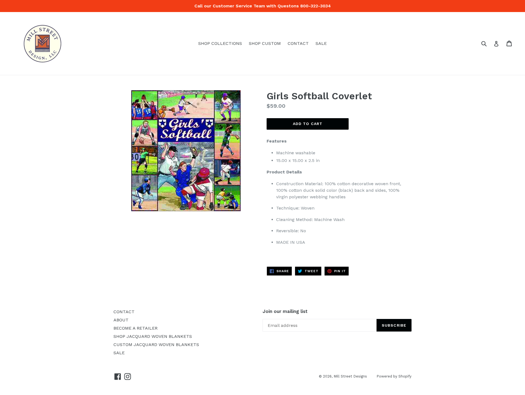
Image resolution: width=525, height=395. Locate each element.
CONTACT (298, 43)
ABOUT (121, 320)
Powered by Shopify (394, 376)
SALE (321, 43)
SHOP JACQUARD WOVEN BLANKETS (152, 336)
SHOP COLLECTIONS (220, 43)
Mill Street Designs (350, 376)
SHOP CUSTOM (265, 43)
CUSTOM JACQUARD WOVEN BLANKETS (156, 344)
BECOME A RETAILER (135, 328)
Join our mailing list (285, 311)
